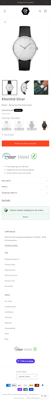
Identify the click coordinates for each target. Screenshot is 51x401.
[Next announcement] (46, 2)
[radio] (6, 125)
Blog (6, 339)
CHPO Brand (11, 394)
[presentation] (47, 127)
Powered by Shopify (21, 394)
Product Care (10, 281)
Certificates (9, 312)
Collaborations (10, 307)
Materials (8, 323)
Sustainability (10, 328)
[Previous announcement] (4, 2)
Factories (8, 317)
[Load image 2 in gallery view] (25, 87)
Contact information (32, 398)
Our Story (8, 301)
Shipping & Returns (12, 259)
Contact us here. (11, 245)
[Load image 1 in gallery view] (9, 87)
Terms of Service (11, 275)
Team (7, 334)
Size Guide (6, 200)
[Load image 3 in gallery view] (41, 87)
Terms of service (19, 398)
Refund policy (10, 270)
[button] (4, 11)
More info (25, 216)
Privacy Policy (10, 264)
